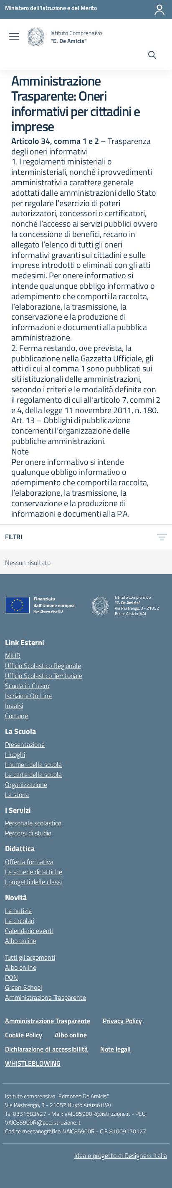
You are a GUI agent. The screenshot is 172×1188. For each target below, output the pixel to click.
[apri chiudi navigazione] (14, 37)
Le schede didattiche (33, 872)
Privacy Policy (122, 1021)
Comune (16, 716)
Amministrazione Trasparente (45, 997)
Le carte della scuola (33, 774)
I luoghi (15, 754)
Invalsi (14, 706)
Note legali (115, 1049)
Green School (23, 987)
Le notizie (18, 911)
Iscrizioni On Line (28, 696)
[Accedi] (159, 9)
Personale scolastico (33, 823)
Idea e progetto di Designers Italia (120, 1155)
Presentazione (25, 744)
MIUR (12, 656)
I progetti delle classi (33, 882)
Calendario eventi (29, 931)
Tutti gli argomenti (30, 957)
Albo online (20, 941)
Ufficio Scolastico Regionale (43, 666)
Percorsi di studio (28, 833)
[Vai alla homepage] (36, 37)
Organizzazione (26, 784)
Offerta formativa (29, 862)
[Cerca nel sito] (152, 55)
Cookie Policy (23, 1035)
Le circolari (19, 921)
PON (11, 977)
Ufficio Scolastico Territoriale (43, 676)
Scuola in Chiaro (27, 686)
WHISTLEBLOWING (33, 1063)
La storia (17, 794)
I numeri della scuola (33, 764)
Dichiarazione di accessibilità (46, 1049)
